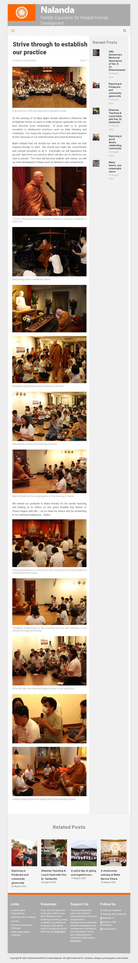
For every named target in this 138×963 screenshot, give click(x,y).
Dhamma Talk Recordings (108, 923)
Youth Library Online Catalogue (20, 933)
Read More (60, 931)
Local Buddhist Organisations (18, 912)
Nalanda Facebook (111, 910)
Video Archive (109, 929)
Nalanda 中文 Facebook (114, 914)
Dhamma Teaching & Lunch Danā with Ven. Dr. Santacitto (54, 874)
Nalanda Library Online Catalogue (21, 926)
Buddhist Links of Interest (23, 917)
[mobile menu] (11, 31)
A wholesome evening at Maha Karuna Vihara (110, 874)
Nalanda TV (108, 918)
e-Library (15, 921)
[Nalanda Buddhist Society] (69, 9)
